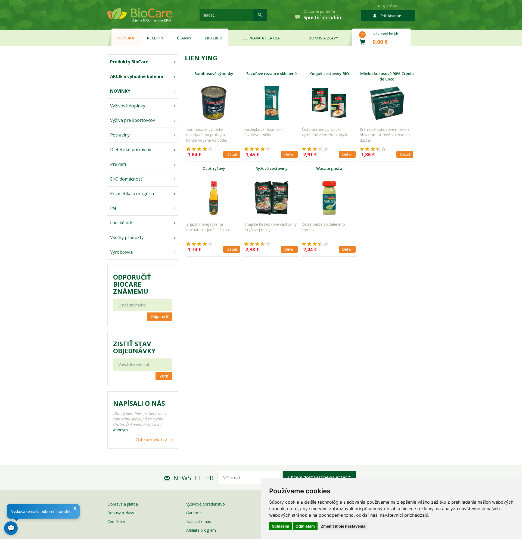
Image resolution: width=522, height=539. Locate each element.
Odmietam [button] (305, 526)
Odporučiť (159, 316)
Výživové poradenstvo (205, 504)
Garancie (194, 512)
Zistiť (164, 376)
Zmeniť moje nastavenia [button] (343, 526)
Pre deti (118, 164)
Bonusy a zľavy (120, 512)
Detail (231, 154)
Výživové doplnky (127, 106)
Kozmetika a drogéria (132, 194)
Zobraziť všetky (151, 440)
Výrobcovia (121, 252)
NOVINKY (120, 91)
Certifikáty (116, 521)
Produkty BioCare (129, 62)
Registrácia (387, 5)
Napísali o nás (198, 521)
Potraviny (120, 135)
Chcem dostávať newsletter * (319, 477)
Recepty (155, 38)
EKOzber (213, 38)
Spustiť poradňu (322, 17)
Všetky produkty (127, 237)
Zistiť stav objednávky (134, 347)
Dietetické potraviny (130, 150)
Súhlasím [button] (280, 526)
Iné (113, 208)
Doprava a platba (261, 38)
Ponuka (126, 38)
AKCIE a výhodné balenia (136, 76)
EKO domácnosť (126, 179)
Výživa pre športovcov (132, 120)
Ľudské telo (121, 223)
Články (184, 38)
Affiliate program (201, 530)
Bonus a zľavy (323, 38)
